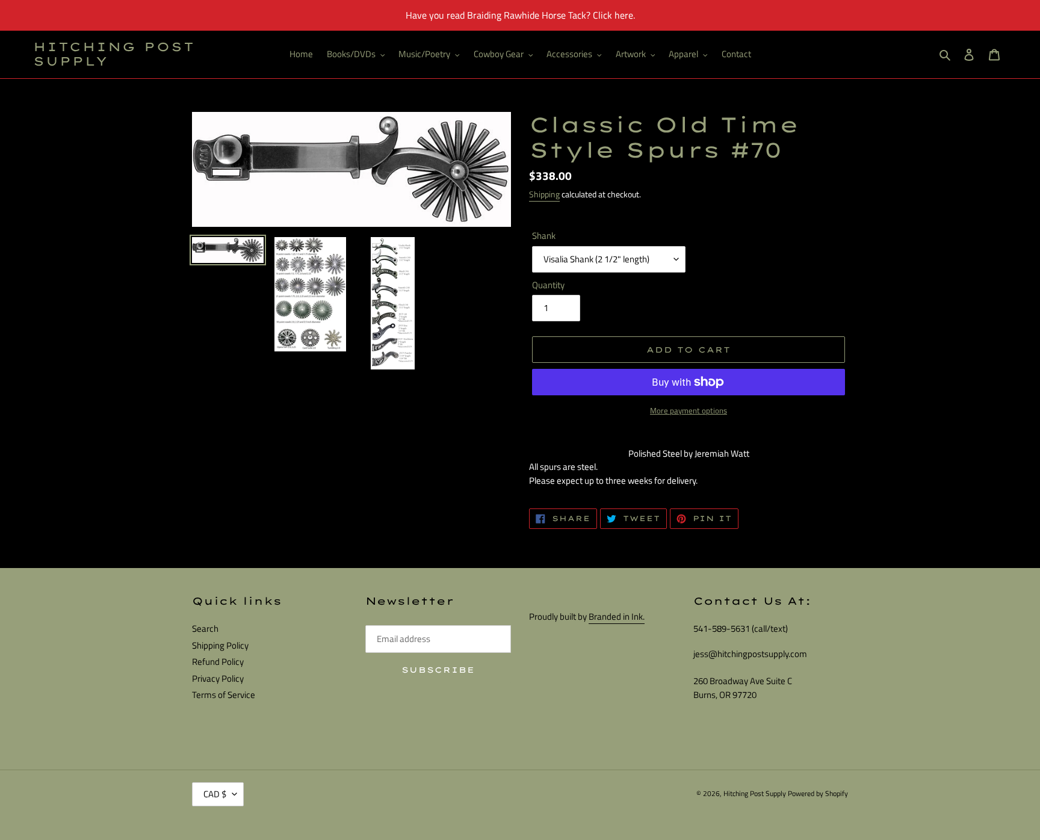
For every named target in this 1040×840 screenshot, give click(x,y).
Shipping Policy (220, 645)
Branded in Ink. (617, 616)
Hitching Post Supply (114, 54)
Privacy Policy (218, 678)
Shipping (544, 194)
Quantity (548, 285)
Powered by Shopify (818, 793)
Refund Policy (218, 662)
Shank (544, 235)
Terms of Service (223, 695)
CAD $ (214, 794)
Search (205, 628)
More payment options (688, 410)
